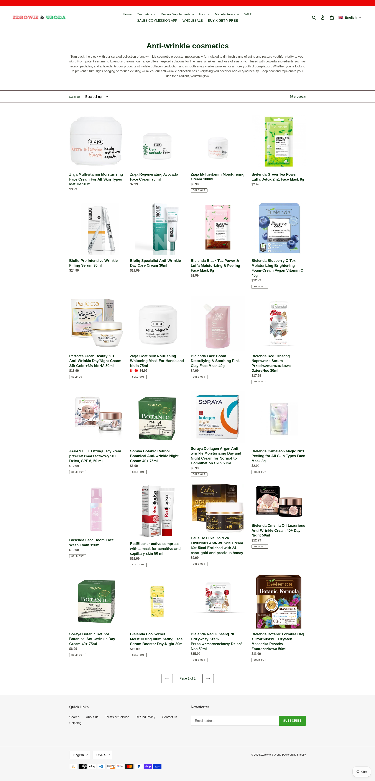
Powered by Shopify (294, 754)
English (78, 755)
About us (92, 717)
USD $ (101, 755)
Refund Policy (145, 717)
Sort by (75, 96)
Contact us (169, 717)
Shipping (75, 723)
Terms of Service (117, 717)
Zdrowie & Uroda (271, 754)
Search (74, 717)
